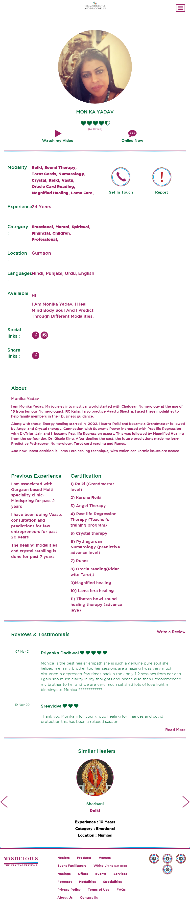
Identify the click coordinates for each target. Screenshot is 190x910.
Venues (105, 858)
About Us (65, 897)
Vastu (67, 180)
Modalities (87, 882)
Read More (175, 730)
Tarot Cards (44, 174)
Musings (64, 874)
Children (61, 233)
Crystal (39, 180)
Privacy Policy (69, 889)
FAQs (121, 889)
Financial (41, 233)
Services (120, 874)
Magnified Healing (50, 193)
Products (84, 858)
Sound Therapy (60, 167)
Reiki (37, 167)
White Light (110, 865)
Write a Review (171, 632)
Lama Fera (82, 193)
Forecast (64, 882)
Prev (4, 802)
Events (100, 874)
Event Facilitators (71, 865)
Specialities (112, 882)
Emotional (42, 226)
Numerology (71, 174)
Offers (83, 874)
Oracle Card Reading (53, 186)
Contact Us (89, 897)
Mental (62, 226)
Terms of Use (98, 889)
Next (186, 802)
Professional (44, 239)
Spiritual (80, 226)
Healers (63, 858)
